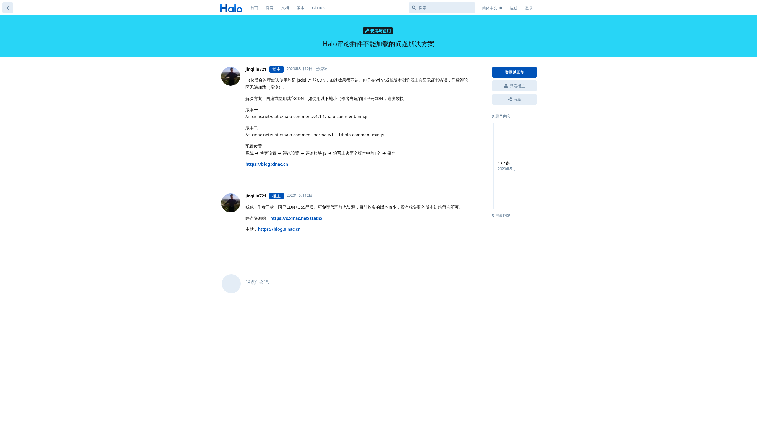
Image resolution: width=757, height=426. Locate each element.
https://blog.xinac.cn (266, 164)
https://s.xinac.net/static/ (296, 218)
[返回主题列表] (7, 7)
